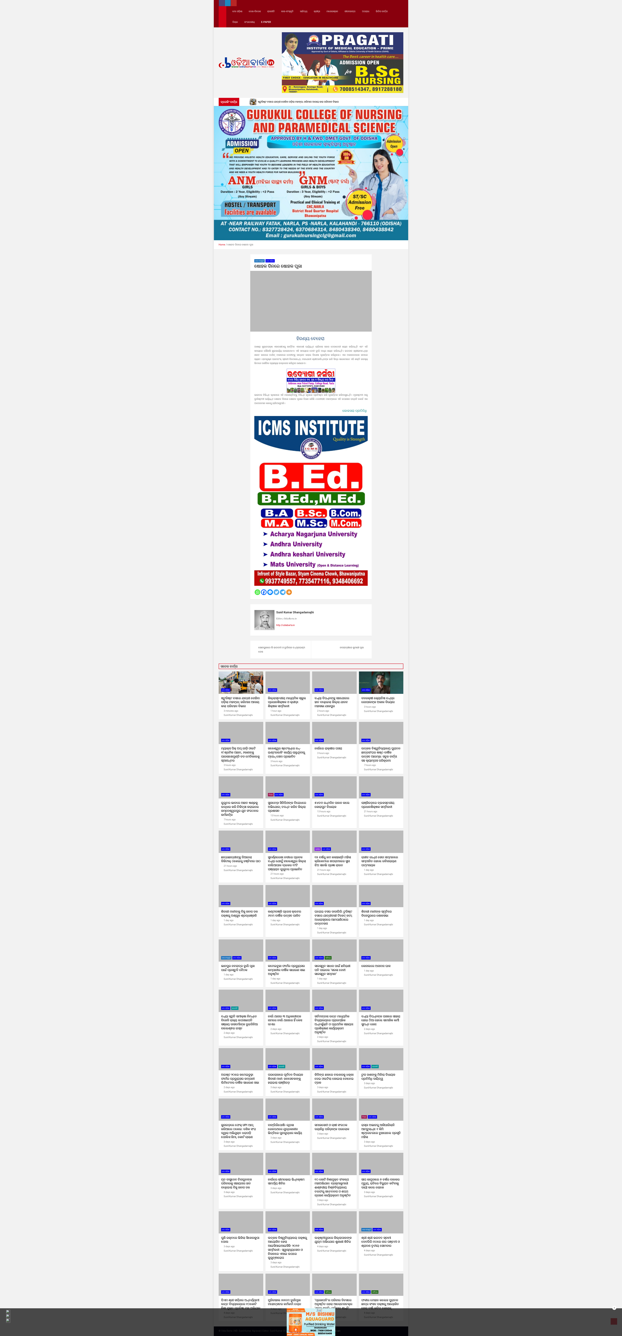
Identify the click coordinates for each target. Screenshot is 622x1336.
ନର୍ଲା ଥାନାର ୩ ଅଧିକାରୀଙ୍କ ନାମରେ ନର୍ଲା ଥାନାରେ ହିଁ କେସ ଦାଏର (285, 1020)
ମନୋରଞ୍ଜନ (332, 11)
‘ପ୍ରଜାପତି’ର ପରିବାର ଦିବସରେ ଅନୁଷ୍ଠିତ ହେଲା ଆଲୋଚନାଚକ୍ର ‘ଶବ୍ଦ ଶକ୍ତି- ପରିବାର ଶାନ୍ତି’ (333, 1304)
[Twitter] (276, 592)
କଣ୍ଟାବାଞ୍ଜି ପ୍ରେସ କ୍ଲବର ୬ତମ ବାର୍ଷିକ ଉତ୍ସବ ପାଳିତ (284, 913)
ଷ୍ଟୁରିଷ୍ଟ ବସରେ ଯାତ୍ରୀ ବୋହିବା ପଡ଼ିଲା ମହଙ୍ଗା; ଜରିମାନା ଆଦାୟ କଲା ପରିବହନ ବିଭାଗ (240, 702)
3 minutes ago (231, 711)
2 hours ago (323, 711)
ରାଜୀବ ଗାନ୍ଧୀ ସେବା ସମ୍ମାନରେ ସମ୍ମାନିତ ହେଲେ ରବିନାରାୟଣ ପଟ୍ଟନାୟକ (379, 861)
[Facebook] (264, 592)
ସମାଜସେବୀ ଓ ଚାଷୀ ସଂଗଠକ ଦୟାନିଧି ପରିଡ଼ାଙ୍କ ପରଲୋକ (332, 1127)
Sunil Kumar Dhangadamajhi (295, 612)
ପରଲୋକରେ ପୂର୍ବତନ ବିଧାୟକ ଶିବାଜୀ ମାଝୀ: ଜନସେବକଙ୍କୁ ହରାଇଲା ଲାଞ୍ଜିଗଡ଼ (285, 1078)
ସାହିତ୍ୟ (303, 11)
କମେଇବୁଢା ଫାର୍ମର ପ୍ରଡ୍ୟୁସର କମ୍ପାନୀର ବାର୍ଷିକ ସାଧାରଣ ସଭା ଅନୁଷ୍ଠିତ (286, 970)
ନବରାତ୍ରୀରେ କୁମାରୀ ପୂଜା (352, 647)
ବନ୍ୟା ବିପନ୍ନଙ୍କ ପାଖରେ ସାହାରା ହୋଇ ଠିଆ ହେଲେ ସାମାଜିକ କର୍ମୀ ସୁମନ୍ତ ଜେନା (380, 1020)
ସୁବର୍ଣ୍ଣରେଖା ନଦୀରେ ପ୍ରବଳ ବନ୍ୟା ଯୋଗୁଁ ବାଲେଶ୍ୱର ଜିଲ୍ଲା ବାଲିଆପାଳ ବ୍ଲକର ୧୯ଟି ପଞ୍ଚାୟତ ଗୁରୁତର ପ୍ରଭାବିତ (287, 863)
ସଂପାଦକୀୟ (249, 22)
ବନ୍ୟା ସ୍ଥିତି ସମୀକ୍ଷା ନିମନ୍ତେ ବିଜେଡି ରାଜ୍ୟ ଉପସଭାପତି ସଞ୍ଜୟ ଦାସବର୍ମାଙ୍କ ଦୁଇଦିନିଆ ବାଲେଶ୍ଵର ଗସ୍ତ (239, 1022)
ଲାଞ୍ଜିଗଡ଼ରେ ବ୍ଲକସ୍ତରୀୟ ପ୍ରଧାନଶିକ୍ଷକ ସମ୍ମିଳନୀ (377, 805)
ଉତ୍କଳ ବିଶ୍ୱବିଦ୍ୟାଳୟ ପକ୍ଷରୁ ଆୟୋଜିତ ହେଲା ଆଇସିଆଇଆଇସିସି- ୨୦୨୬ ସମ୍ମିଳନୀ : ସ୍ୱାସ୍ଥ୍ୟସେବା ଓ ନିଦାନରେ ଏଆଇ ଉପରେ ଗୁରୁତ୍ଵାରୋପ (287, 1248)
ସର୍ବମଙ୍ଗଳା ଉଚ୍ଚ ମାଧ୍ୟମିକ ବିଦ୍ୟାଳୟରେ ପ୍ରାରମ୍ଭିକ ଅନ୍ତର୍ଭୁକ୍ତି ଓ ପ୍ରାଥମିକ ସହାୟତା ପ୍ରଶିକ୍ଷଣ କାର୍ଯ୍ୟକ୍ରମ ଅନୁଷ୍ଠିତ (334, 1024)
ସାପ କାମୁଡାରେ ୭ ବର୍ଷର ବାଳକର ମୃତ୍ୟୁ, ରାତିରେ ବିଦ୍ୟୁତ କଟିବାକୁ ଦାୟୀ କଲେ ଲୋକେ (380, 1183)
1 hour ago (276, 711)
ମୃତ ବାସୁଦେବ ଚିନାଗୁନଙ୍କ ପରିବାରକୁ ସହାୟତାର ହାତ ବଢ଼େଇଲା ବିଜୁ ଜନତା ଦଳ (236, 1183)
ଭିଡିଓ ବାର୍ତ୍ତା (382, 11)
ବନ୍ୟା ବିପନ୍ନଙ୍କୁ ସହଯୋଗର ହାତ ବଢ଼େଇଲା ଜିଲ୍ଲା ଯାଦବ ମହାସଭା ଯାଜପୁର (332, 702)
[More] (289, 592)
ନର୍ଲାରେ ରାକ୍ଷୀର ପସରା (329, 748)
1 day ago (369, 870)
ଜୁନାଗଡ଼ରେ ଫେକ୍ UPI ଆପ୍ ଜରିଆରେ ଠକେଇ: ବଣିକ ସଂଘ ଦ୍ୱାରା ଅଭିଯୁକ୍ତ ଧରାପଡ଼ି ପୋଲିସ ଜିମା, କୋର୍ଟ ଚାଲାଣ (238, 1131)
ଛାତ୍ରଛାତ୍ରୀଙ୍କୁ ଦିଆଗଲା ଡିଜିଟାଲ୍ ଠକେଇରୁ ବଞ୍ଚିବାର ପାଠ (241, 859)
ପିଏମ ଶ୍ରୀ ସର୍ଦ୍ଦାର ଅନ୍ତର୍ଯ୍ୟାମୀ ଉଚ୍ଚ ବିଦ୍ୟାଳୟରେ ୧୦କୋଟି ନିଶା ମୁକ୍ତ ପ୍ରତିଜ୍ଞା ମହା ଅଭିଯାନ (240, 1304)
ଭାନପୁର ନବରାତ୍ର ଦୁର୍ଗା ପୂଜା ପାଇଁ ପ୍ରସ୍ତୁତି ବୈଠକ (238, 968)
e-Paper (266, 22)
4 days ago (322, 1246)
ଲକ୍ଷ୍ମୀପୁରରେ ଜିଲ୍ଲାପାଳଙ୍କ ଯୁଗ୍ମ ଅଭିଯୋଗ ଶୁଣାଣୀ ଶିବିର (333, 1240)
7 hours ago (370, 765)
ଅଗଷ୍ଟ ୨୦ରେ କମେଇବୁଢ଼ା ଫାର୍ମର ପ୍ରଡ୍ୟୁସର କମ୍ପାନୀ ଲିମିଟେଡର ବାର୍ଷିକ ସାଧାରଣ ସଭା (240, 1078)
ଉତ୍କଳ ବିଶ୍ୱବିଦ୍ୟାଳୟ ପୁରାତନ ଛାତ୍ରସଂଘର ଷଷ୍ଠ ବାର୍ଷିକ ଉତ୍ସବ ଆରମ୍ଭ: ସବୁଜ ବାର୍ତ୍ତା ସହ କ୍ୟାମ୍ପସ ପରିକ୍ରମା (380, 754)
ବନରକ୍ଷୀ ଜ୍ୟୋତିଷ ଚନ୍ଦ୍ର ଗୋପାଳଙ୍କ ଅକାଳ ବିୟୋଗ (378, 700)
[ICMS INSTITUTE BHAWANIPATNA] (311, 417)
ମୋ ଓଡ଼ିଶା (237, 11)
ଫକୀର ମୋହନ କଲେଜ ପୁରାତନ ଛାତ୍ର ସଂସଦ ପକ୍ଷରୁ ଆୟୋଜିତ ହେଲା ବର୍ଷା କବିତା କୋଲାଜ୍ (380, 1304)
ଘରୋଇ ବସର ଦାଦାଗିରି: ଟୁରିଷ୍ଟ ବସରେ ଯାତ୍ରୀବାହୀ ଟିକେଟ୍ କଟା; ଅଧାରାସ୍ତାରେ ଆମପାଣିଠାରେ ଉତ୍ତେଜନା (333, 917)
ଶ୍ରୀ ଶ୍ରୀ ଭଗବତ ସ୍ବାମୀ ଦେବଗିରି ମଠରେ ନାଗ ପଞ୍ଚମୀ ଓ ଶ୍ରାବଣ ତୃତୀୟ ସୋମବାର (380, 1242)
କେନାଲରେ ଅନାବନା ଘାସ (375, 966)
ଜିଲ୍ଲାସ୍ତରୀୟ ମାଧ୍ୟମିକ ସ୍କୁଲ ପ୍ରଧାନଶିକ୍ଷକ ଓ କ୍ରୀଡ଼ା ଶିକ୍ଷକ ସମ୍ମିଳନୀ (287, 702)
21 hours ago (370, 811)
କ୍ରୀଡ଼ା (317, 11)
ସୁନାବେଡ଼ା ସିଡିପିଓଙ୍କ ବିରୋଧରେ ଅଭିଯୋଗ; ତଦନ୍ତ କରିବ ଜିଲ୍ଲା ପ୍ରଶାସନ (287, 807)
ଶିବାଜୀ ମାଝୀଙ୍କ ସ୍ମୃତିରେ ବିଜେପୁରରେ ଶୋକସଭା (376, 913)
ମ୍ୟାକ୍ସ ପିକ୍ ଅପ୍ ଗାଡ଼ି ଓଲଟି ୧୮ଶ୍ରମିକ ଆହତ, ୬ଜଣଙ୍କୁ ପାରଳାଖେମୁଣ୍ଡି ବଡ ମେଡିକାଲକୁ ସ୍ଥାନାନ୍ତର (240, 754)
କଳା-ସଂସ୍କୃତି (287, 11)
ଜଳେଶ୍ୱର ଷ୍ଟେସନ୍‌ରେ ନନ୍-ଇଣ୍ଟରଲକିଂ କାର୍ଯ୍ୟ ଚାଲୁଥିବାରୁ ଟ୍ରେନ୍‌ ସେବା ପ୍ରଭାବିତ (286, 752)
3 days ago (276, 1087)
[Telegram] (283, 592)
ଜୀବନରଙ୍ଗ (350, 11)
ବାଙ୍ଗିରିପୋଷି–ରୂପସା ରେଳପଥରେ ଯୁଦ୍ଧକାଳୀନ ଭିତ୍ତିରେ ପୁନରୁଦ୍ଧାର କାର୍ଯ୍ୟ (285, 1129)
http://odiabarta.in (285, 625)
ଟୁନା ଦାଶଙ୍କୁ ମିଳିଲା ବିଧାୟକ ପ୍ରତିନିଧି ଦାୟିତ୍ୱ (378, 1077)
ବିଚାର (235, 22)
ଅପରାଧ (365, 11)
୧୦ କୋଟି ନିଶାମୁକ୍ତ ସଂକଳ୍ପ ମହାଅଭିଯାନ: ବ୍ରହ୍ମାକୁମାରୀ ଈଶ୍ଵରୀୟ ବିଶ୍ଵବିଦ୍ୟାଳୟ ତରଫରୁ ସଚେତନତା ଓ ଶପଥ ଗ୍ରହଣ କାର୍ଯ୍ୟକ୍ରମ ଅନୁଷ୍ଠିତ (333, 1187)
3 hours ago (370, 707)
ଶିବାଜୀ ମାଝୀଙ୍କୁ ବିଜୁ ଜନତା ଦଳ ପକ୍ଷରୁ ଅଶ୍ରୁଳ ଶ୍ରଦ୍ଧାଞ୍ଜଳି (239, 913)
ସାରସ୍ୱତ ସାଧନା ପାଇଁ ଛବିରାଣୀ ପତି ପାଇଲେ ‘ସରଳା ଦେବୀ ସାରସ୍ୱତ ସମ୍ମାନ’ (332, 970)
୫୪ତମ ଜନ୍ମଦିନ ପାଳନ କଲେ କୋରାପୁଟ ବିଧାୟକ (332, 805)
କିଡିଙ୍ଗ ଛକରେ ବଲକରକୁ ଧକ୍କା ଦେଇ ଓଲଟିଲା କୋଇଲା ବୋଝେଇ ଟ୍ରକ (334, 1078)
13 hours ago (277, 815)
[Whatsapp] (257, 592)
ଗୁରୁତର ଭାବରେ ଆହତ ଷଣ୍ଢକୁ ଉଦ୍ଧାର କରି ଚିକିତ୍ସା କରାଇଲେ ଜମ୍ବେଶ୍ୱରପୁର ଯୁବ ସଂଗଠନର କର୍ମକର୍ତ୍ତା (240, 809)
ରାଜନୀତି (271, 11)
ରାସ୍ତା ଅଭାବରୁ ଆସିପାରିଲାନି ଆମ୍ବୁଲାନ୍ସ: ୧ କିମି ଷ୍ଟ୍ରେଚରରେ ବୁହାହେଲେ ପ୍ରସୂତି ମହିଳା (381, 1131)
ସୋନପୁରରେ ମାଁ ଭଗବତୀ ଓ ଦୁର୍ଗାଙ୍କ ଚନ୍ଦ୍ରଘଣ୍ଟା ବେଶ (281, 649)
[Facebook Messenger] (270, 592)
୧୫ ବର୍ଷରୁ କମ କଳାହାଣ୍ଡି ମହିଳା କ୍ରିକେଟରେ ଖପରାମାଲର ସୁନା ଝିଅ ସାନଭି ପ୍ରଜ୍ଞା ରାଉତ (333, 861)
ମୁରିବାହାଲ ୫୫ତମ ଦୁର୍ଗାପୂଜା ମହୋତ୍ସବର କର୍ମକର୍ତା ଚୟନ (284, 1302)
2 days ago (229, 1033)
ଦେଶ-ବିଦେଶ (255, 11)
